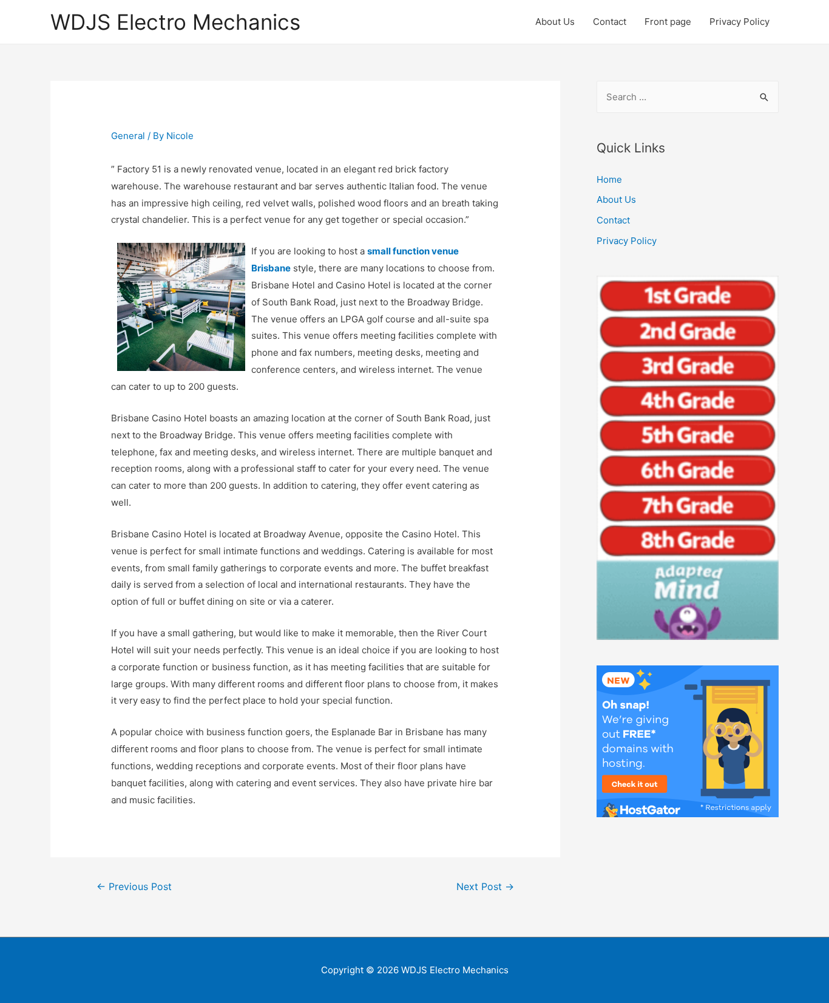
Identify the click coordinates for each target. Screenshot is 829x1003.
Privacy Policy (739, 21)
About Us (555, 21)
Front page (668, 21)
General (128, 135)
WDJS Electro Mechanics (175, 22)
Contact (609, 21)
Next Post (485, 886)
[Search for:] (688, 97)
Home (609, 179)
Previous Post (134, 886)
